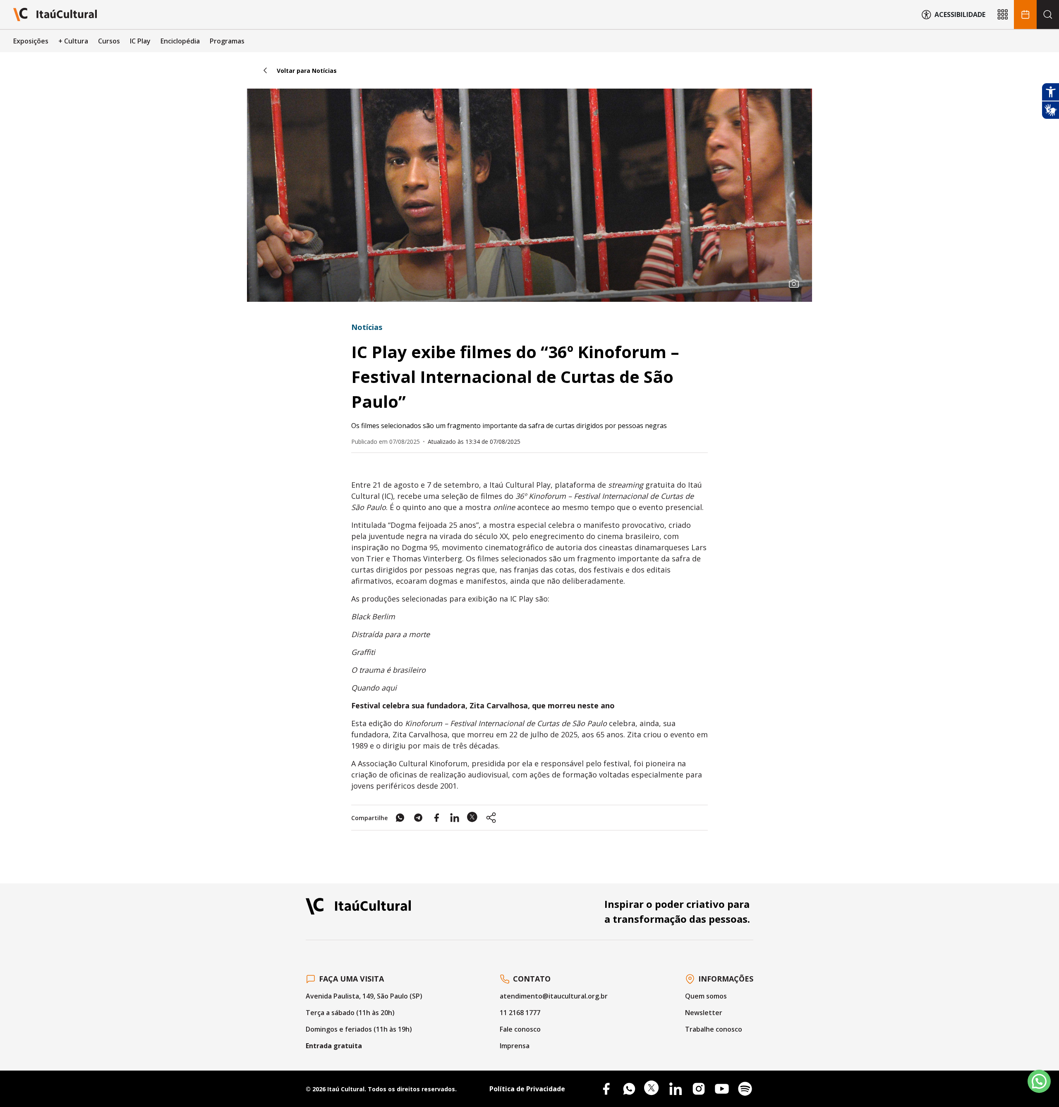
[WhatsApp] (629, 1089)
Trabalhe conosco (713, 1029)
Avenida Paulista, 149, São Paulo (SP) (364, 996)
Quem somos (706, 996)
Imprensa (515, 1045)
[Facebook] (606, 1089)
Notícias (366, 327)
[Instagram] (698, 1089)
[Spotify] (745, 1089)
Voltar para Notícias (307, 71)
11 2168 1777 (520, 1012)
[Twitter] (652, 1089)
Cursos (109, 41)
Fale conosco (520, 1029)
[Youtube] (722, 1089)
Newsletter (703, 1012)
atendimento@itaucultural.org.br (554, 996)
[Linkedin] (675, 1089)
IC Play (140, 41)
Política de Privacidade (527, 1088)
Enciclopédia (180, 41)
